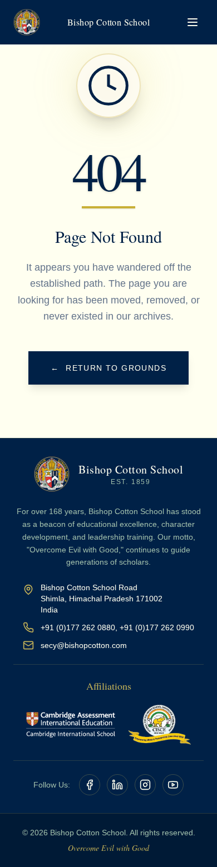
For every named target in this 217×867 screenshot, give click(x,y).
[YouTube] (173, 784)
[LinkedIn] (117, 784)
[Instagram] (145, 784)
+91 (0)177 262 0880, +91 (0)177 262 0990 (117, 627)
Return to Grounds (108, 367)
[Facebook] (89, 784)
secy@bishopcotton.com (84, 645)
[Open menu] (192, 22)
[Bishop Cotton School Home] (26, 22)
